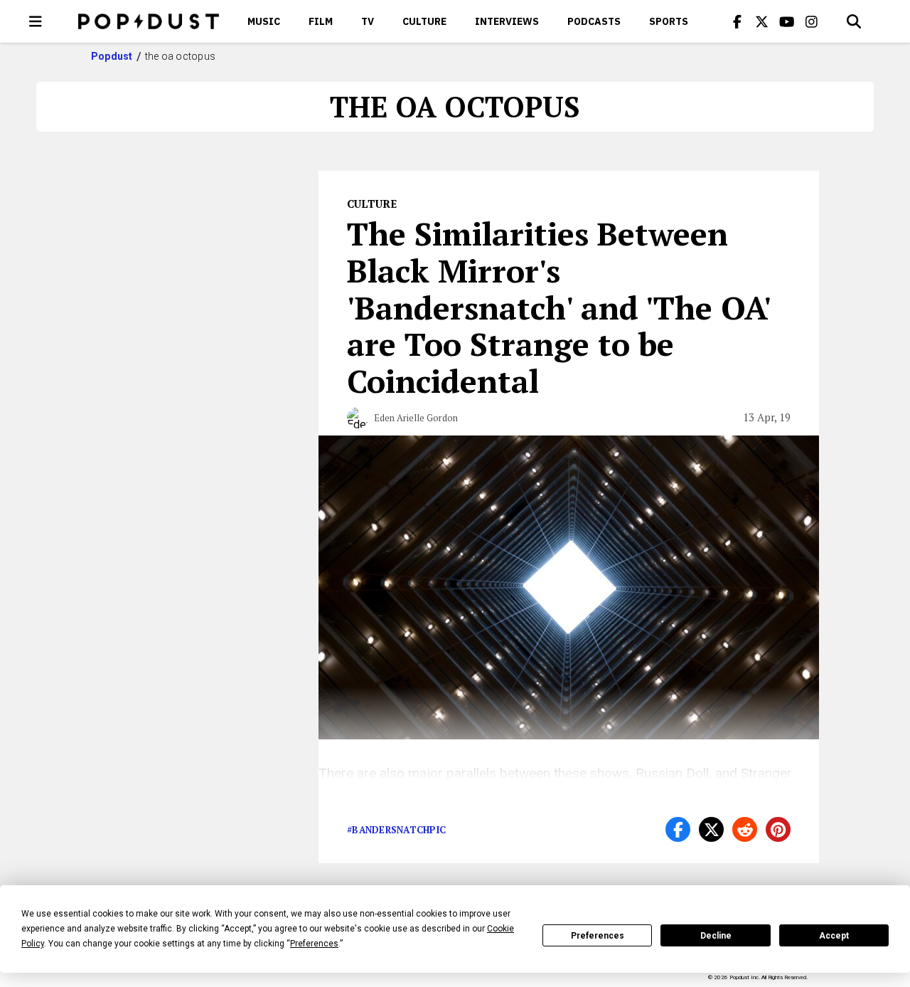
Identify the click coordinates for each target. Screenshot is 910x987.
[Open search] (854, 21)
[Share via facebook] (677, 829)
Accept (834, 936)
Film (321, 21)
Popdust (112, 56)
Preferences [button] (314, 944)
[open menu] (35, 21)
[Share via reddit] (744, 829)
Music (263, 21)
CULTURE (424, 21)
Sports (668, 21)
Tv (367, 21)
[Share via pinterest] (778, 829)
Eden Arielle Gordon (416, 417)
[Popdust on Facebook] (737, 21)
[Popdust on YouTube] (787, 21)
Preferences (597, 936)
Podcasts (594, 21)
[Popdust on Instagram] (812, 21)
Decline (716, 936)
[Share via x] (711, 829)
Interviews (507, 21)
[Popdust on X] (762, 21)
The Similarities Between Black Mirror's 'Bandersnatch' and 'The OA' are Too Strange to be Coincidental (558, 307)
